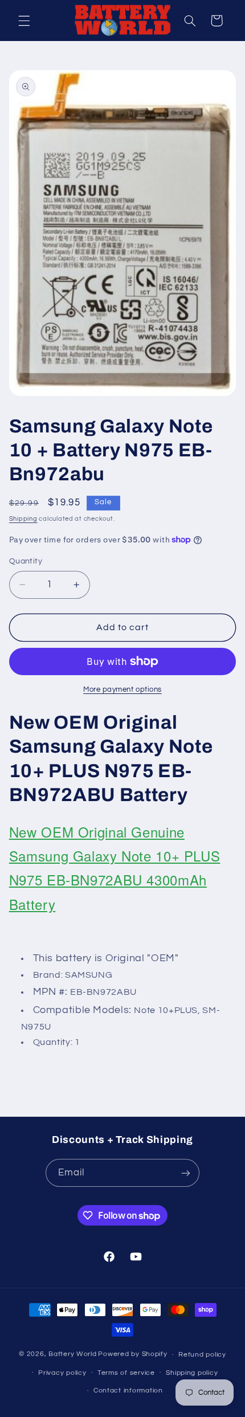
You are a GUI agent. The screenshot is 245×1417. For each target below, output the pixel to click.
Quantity (25, 561)
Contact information (128, 1390)
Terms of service (126, 1373)
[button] (24, 20)
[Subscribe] (186, 1173)
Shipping (23, 519)
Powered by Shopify (132, 1354)
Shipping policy (192, 1373)
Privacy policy (62, 1373)
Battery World (72, 1354)
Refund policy (202, 1354)
